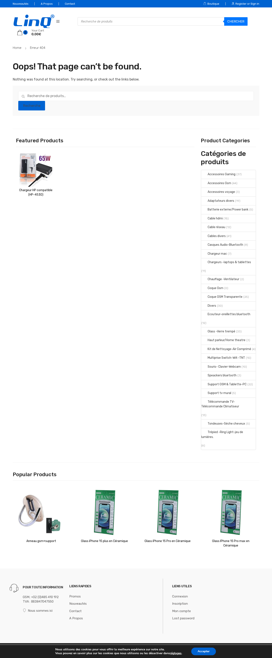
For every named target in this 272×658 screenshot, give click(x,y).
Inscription (180, 604)
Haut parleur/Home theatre (226, 340)
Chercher (235, 21)
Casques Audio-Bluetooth (225, 245)
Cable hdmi (215, 218)
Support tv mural (219, 393)
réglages (175, 653)
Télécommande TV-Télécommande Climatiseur (220, 404)
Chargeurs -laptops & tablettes (229, 262)
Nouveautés (20, 3)
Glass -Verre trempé (221, 331)
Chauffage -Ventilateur (223, 279)
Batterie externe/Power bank (228, 209)
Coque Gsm (215, 288)
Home (17, 48)
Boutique (213, 3)
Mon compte (181, 611)
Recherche (31, 106)
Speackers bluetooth (222, 375)
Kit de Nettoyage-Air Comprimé (229, 349)
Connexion (180, 596)
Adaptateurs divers (221, 201)
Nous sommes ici (40, 611)
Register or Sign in (247, 3)
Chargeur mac (217, 254)
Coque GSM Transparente (225, 297)
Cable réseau (216, 227)
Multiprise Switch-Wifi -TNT (226, 358)
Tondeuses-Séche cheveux (226, 423)
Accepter (204, 651)
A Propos (47, 3)
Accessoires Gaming (221, 174)
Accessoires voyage (221, 192)
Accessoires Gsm (219, 183)
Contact (70, 3)
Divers (212, 306)
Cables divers (217, 236)
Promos (75, 596)
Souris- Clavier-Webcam (224, 367)
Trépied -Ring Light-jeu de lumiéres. (222, 434)
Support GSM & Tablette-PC (227, 384)
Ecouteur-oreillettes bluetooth (229, 314)
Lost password (183, 618)
